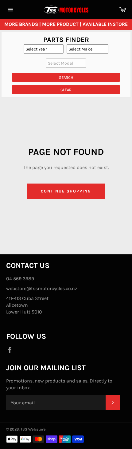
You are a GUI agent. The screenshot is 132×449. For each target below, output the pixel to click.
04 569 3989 (20, 278)
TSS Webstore (33, 429)
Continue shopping (66, 191)
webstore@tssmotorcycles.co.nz (41, 288)
